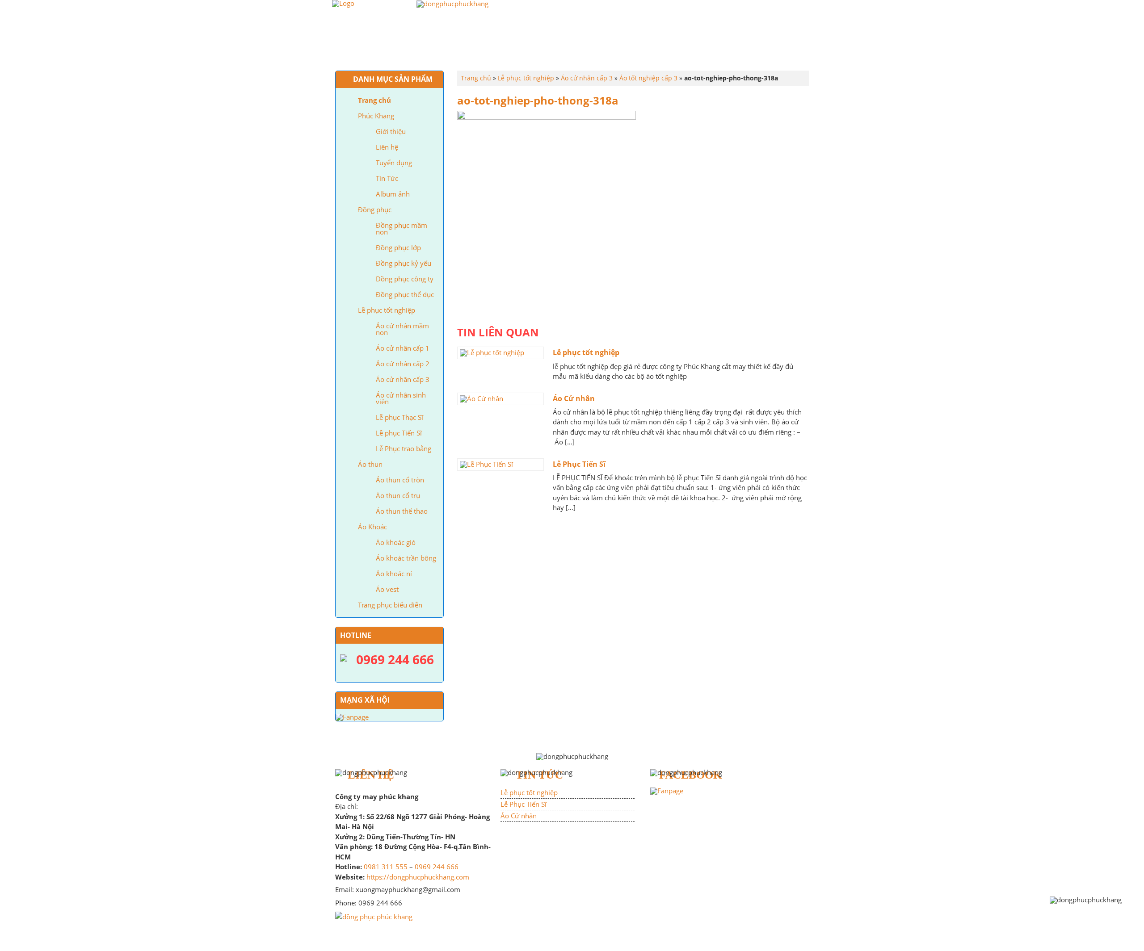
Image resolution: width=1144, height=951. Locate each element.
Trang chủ (399, 51)
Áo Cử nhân (574, 398)
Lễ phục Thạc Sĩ (399, 417)
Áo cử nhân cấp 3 (402, 379)
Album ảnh (393, 193)
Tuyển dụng (394, 162)
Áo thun (646, 51)
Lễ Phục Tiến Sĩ (579, 464)
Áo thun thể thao (402, 511)
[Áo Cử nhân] (500, 399)
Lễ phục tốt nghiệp (581, 51)
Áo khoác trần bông (406, 557)
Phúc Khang (455, 51)
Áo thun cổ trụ (398, 495)
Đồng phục (512, 51)
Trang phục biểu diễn (763, 51)
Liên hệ (387, 146)
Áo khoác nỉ (394, 573)
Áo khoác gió (396, 542)
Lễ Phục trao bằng (403, 448)
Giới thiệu (391, 131)
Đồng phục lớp (398, 247)
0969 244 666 (436, 866)
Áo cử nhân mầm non (402, 329)
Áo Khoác (693, 51)
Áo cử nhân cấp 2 (402, 363)
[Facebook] (666, 790)
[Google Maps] (373, 915)
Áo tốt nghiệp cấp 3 (648, 78)
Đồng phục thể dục (405, 294)
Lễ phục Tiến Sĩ (399, 432)
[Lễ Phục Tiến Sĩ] (500, 464)
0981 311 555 (386, 866)
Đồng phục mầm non (401, 228)
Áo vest (387, 589)
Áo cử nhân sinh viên (401, 398)
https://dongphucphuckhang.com (417, 876)
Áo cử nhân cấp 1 (402, 348)
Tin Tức (387, 178)
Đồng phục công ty (404, 278)
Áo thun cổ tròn (400, 479)
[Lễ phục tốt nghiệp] (500, 353)
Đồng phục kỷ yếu (403, 263)
